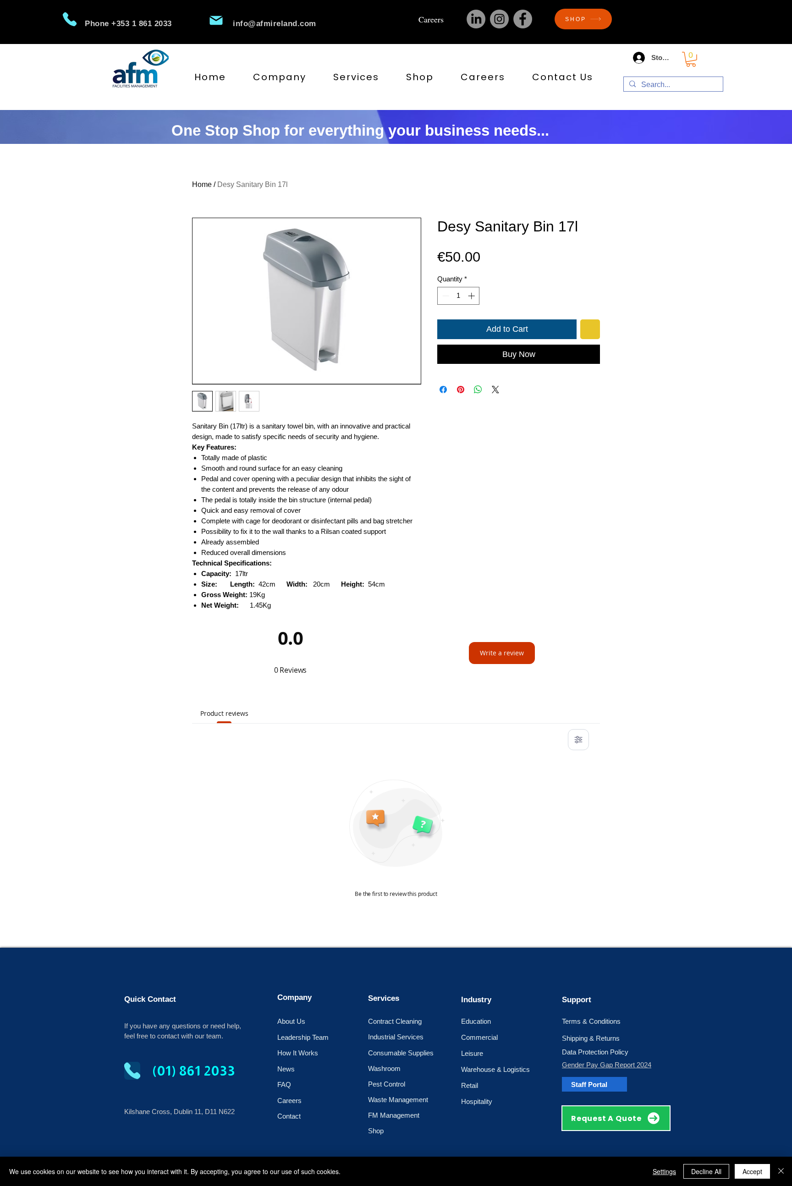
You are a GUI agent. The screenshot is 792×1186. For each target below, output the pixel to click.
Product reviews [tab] (224, 713)
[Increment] (472, 295)
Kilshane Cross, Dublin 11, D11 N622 (179, 1111)
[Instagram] (499, 19)
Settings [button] (664, 1171)
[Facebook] (522, 19)
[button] (691, 59)
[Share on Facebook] (443, 389)
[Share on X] (495, 389)
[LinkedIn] (476, 19)
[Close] (781, 1171)
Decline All (706, 1171)
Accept (752, 1171)
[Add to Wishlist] (590, 329)
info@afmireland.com (274, 23)
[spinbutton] (458, 295)
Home (202, 184)
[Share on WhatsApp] (478, 389)
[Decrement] (445, 295)
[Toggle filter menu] (578, 739)
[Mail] (216, 20)
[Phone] (69, 19)
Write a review (502, 652)
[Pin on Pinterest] (460, 389)
